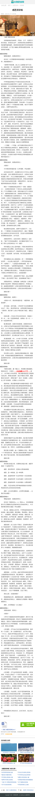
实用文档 (15, 5)
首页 (9, 5)
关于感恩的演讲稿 (23, 782)
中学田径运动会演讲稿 (24, 774)
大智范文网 (15, 795)
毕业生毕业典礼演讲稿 (24, 772)
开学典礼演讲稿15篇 (7, 777)
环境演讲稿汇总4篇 (23, 784)
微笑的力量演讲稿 (6, 774)
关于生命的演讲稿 (6, 784)
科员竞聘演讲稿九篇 (7, 772)
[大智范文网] (17, 1)
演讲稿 (22, 5)
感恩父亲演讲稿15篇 (23, 777)
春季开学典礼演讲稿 (7, 779)
